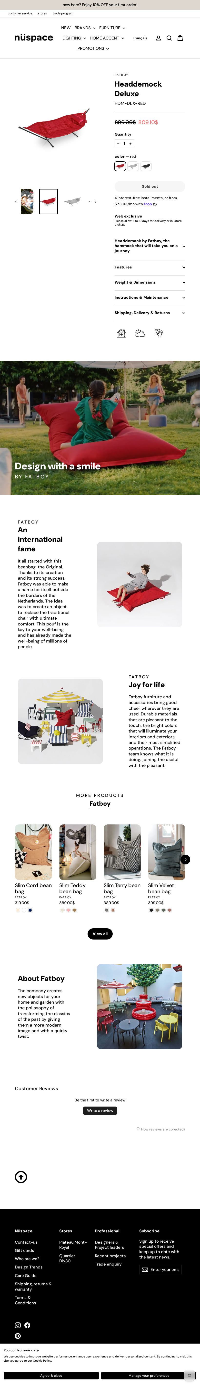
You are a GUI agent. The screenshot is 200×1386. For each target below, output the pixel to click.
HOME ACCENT (105, 38)
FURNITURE (110, 27)
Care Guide (26, 1275)
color (125, 156)
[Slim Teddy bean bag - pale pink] (68, 910)
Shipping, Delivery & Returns (142, 312)
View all (100, 933)
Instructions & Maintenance (142, 297)
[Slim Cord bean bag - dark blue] (30, 910)
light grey (133, 166)
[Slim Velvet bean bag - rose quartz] (169, 910)
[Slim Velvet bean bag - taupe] (157, 910)
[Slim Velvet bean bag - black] (151, 910)
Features (123, 267)
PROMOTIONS (91, 48)
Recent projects (110, 1255)
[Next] (185, 859)
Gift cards (24, 1250)
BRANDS (83, 27)
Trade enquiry (108, 1264)
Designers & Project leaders (109, 1244)
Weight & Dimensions (135, 282)
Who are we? (27, 1258)
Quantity (123, 134)
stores (42, 13)
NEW (66, 27)
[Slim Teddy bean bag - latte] (74, 910)
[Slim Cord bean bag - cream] (18, 910)
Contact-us (26, 1242)
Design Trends (29, 1267)
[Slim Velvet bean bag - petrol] (163, 910)
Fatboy (121, 75)
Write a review (100, 1110)
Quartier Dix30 (67, 1258)
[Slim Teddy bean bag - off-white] (62, 910)
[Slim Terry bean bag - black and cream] (107, 910)
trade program (63, 13)
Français (140, 38)
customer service (20, 13)
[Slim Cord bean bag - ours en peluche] (24, 910)
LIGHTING (72, 38)
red (120, 166)
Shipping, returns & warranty (33, 1286)
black (145, 166)
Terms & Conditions (25, 1300)
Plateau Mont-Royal (73, 1244)
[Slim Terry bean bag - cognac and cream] (113, 910)
